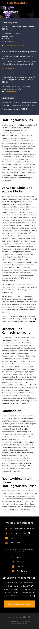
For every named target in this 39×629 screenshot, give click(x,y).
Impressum (14, 538)
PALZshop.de (11, 589)
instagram (21, 562)
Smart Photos (11, 596)
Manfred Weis (28, 596)
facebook (20, 557)
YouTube (20, 566)
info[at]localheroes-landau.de (15, 45)
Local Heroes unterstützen (19, 604)
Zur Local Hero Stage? (19, 533)
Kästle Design (28, 589)
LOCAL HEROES (13, 583)
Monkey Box (28, 593)
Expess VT (27, 586)
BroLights (12, 586)
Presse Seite (15, 543)
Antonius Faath (8, 68)
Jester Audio (28, 583)
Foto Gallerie (22, 571)
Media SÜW (11, 593)
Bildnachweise (10, 92)
